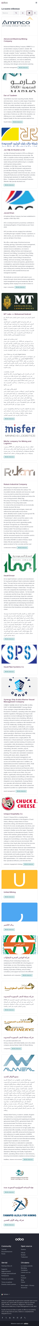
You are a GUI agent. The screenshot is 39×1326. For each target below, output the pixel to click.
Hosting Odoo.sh (6, 1266)
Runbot (23, 1255)
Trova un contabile (7, 1279)
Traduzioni (24, 1257)
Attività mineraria (23, 67)
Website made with (17, 1323)
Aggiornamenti (6, 1271)
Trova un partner (6, 1282)
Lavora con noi (25, 1272)
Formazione (5, 1275)
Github (23, 1252)
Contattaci (24, 1270)
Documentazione (6, 1251)
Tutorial (3, 1249)
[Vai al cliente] (19, 26)
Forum (3, 1254)
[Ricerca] (16, 13)
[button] (36, 2)
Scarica (23, 1249)
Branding (24, 1268)
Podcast (23, 1278)
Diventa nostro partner (8, 1284)
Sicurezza (24, 1287)
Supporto (4, 1269)
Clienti (23, 1282)
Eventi (23, 1275)
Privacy (32, 1285)
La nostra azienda (26, 1266)
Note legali (24, 1285)
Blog (22, 1280)
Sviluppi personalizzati (8, 1273)
